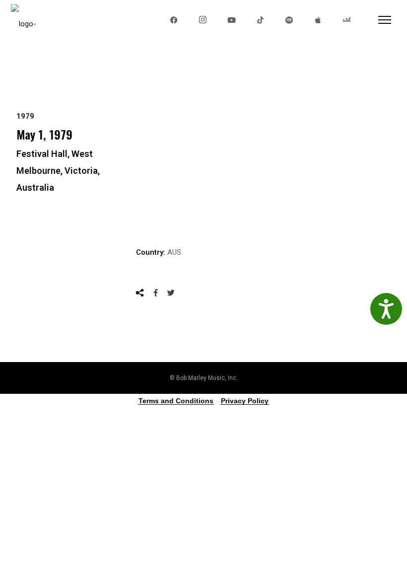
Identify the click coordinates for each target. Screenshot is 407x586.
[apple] (318, 19)
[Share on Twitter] (171, 292)
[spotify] (289, 19)
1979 (25, 116)
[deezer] (347, 19)
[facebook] (174, 19)
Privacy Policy (245, 401)
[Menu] (384, 20)
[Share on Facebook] (155, 292)
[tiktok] (261, 19)
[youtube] (232, 19)
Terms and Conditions (175, 401)
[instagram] (203, 19)
